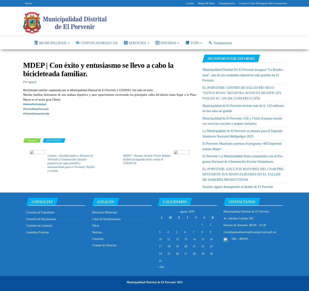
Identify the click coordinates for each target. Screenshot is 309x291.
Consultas (97, 238)
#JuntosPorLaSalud (34, 104)
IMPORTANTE (54, 140)
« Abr (161, 267)
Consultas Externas (37, 232)
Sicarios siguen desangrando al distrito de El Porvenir (237, 187)
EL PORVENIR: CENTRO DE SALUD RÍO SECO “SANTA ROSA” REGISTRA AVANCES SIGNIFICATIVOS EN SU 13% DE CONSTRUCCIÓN (242, 93)
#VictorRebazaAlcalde (36, 113)
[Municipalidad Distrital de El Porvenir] (25, 43)
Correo (190, 3)
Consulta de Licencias (39, 225)
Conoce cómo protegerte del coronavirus (263, 3)
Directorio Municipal (104, 212)
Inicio (28, 3)
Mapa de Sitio (206, 3)
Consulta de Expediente (40, 212)
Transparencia (227, 3)
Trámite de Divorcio (104, 245)
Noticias (97, 232)
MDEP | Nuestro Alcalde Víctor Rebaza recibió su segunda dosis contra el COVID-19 (146, 159)
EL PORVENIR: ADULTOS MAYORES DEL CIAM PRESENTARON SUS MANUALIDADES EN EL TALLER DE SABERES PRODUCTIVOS (243, 174)
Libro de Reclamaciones (106, 219)
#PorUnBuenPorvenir (36, 109)
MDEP (32, 82)
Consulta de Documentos (41, 219)
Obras (95, 225)
